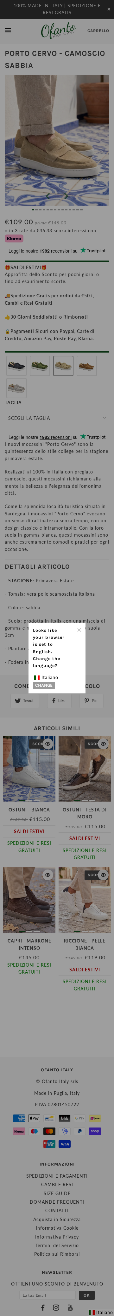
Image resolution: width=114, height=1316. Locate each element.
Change (44, 685)
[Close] (79, 629)
